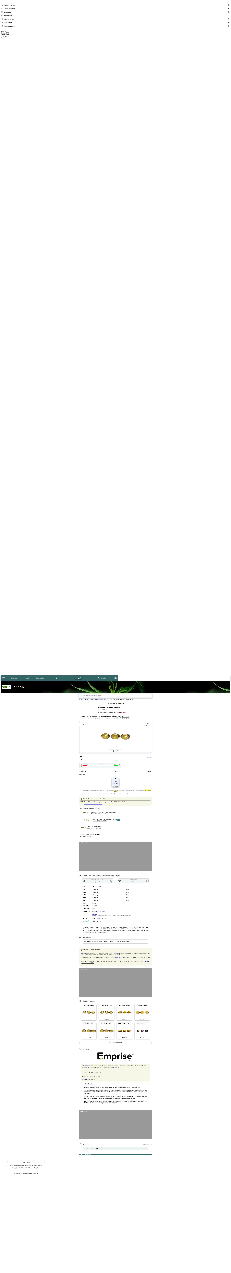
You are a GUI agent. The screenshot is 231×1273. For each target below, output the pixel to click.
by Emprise (124, 717)
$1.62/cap (115, 784)
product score (118, 957)
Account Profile (8, 22)
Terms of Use (4, 36)
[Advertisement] (115, 856)
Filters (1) (121, 703)
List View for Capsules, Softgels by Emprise (27, 1173)
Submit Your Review (85, 1154)
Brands (27, 678)
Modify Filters (37, 1167)
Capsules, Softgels (89, 834)
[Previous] (7, 1162)
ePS (113, 1067)
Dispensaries (7, 12)
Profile (86, 1072)
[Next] (44, 1162)
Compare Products (117, 1042)
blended (84, 953)
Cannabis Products (9, 5)
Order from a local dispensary (138, 790)
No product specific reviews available (93, 804)
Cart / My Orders (9, 19)
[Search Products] (56, 678)
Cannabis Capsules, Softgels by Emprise (98, 699)
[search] (81, 695)
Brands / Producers (9, 8)
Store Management (9, 26)
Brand (104, 712)
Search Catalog (8, 15)
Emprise (149, 757)
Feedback (3, 38)
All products (85, 1079)
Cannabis (14, 678)
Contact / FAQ (5, 33)
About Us (3, 31)
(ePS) (117, 798)
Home (80, 699)
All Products (86, 699)
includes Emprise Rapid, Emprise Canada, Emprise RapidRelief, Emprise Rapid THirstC (105, 718)
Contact (99, 1072)
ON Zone (123, 712)
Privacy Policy (5, 34)
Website (93, 1072)
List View (112, 703)
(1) (81, 757)
